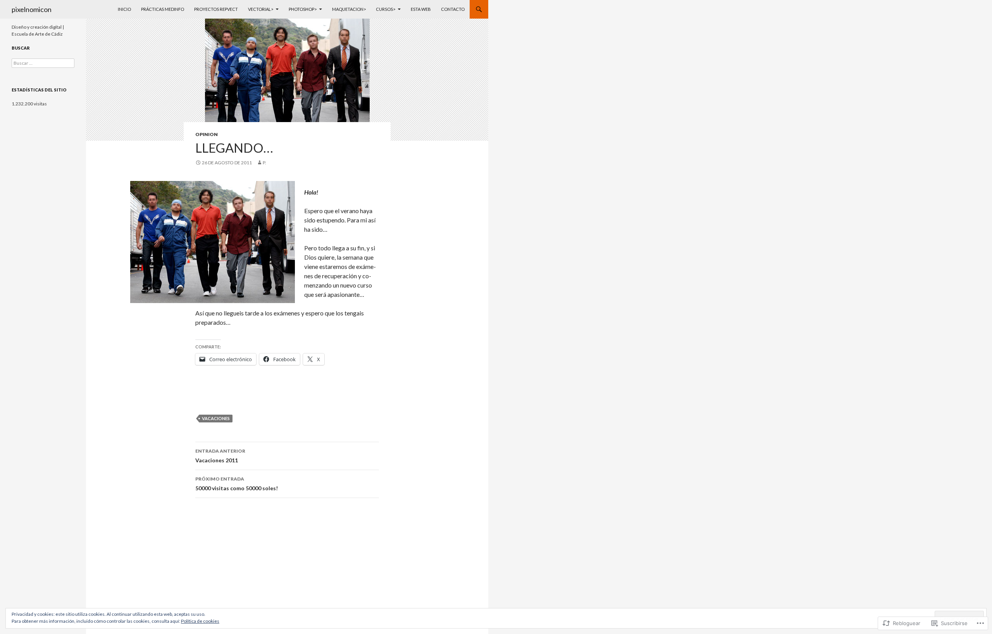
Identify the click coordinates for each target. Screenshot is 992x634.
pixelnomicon (32, 9)
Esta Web (421, 9)
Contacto (453, 9)
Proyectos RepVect (216, 9)
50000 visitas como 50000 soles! (236, 483)
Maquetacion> (349, 9)
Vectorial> (260, 9)
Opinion (206, 134)
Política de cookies (200, 621)
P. (264, 162)
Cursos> (385, 9)
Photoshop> (303, 9)
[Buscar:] (43, 63)
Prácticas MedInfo (162, 9)
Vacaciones (216, 418)
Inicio (124, 9)
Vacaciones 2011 (220, 455)
